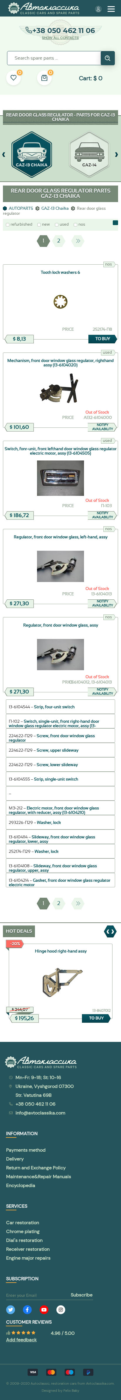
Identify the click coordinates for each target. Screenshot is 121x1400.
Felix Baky (71, 1390)
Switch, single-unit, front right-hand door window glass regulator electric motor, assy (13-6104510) (54, 725)
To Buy (102, 339)
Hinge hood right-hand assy (61, 951)
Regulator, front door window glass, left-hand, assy (60, 537)
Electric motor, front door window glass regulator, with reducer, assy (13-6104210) (54, 810)
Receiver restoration (28, 1249)
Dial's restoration (24, 1240)
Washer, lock (49, 823)
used (64, 224)
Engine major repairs (28, 1258)
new (46, 224)
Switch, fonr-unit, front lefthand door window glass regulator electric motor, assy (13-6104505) (61, 451)
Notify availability (102, 427)
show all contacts (60, 37)
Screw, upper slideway (57, 750)
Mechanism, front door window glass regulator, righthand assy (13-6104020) (60, 363)
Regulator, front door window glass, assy (60, 625)
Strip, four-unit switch (54, 707)
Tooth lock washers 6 (60, 273)
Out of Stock (97, 412)
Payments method (26, 1150)
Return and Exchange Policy (36, 1168)
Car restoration (22, 1222)
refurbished (21, 224)
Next (78, 241)
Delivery (15, 1159)
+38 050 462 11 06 (63, 30)
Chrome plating (23, 1231)
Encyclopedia (20, 1185)
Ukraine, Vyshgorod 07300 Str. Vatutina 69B (45, 1090)
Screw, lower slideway (57, 765)
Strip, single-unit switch (56, 779)
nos (81, 224)
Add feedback (21, 1340)
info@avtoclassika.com (40, 1113)
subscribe (82, 1295)
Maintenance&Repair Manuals (38, 1176)
